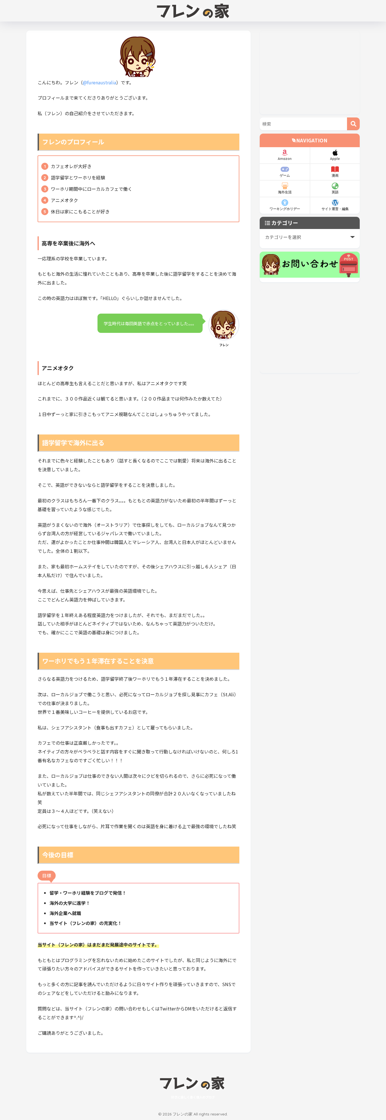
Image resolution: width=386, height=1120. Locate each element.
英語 (335, 192)
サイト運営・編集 (335, 209)
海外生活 (285, 192)
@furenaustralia (99, 82)
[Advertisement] (310, 72)
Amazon (285, 159)
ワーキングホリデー (285, 209)
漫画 (335, 175)
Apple (335, 159)
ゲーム (285, 175)
